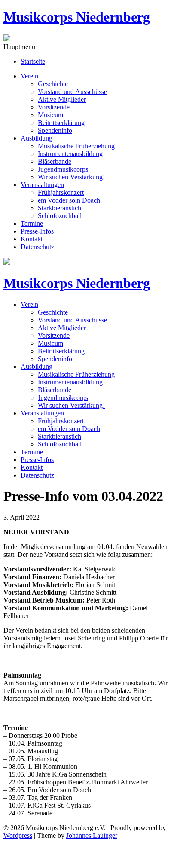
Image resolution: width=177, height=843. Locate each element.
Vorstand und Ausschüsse (72, 91)
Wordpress (17, 835)
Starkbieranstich (59, 208)
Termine (32, 223)
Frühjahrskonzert (61, 192)
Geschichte (53, 83)
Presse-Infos (37, 231)
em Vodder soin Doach (69, 200)
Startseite (33, 61)
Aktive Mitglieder (62, 99)
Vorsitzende (54, 107)
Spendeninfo (55, 130)
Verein (29, 76)
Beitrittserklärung (61, 122)
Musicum (50, 115)
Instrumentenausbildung (70, 153)
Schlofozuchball (60, 215)
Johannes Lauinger (91, 835)
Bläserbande (54, 161)
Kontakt (32, 239)
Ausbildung (36, 138)
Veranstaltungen (42, 184)
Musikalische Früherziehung (76, 146)
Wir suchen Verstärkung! (71, 177)
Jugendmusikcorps (63, 169)
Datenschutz (37, 246)
